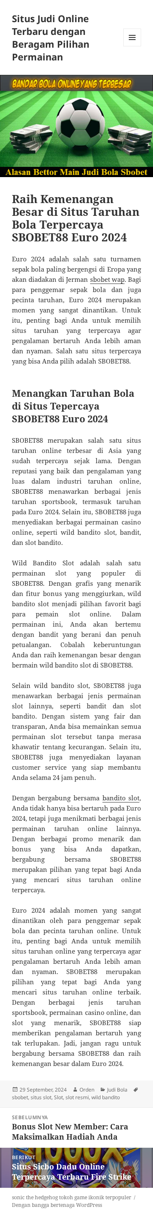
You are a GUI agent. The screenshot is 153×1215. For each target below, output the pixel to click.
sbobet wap (107, 279)
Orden (86, 1089)
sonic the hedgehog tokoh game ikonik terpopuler (71, 1197)
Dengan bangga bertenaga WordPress (57, 1205)
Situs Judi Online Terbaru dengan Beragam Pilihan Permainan (50, 37)
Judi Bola (117, 1089)
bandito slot (121, 798)
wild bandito (105, 1097)
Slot (58, 1097)
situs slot (41, 1097)
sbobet (20, 1097)
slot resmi (77, 1097)
